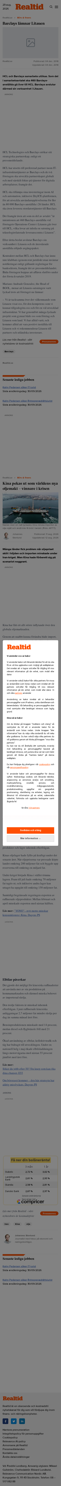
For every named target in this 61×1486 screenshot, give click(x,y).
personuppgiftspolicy (19, 767)
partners (18, 693)
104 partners (34, 808)
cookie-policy (44, 764)
